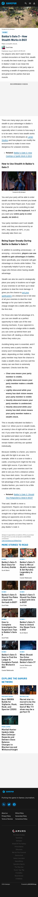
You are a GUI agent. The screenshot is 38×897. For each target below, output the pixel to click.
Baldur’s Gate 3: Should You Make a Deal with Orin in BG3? (28, 598)
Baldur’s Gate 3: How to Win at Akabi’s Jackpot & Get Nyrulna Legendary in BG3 (27, 568)
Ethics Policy (19, 813)
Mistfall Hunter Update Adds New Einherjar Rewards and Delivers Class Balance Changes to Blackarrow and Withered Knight (10, 739)
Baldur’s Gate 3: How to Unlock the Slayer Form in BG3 (27, 626)
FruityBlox (19, 873)
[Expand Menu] (30, 3)
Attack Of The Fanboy (19, 844)
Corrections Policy (21, 819)
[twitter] (9, 804)
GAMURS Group (32, 884)
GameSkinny (19, 861)
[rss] (4, 804)
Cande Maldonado (26, 578)
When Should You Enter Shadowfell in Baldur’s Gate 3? (27, 658)
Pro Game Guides (19, 835)
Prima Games (19, 846)
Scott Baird (5, 570)
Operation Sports (19, 864)
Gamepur (19, 841)
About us (5, 813)
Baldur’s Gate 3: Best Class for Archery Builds (9, 564)
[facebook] (14, 804)
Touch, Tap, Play (19, 870)
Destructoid (19, 855)
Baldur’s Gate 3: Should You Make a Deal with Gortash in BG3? (10, 598)
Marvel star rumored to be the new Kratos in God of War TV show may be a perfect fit (27, 705)
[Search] (26, 3)
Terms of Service (7, 819)
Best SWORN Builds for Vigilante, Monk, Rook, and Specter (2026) (9, 704)
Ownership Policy (21, 816)
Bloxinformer (19, 876)
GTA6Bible (19, 879)
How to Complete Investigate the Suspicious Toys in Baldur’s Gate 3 (9, 628)
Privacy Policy (6, 816)
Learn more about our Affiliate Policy (11, 540)
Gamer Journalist (19, 858)
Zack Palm (5, 605)
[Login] (34, 3)
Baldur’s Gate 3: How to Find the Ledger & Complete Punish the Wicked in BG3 (10, 660)
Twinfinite (19, 838)
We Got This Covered (19, 852)
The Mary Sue (19, 867)
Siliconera (19, 849)
